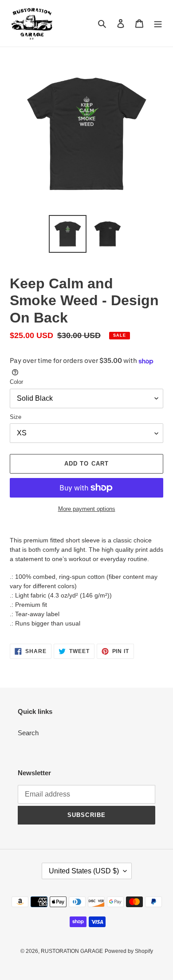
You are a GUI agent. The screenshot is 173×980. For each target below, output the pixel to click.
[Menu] (158, 23)
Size (15, 417)
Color (16, 381)
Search (28, 733)
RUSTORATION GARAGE (72, 951)
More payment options (86, 509)
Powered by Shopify (129, 951)
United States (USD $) (84, 871)
